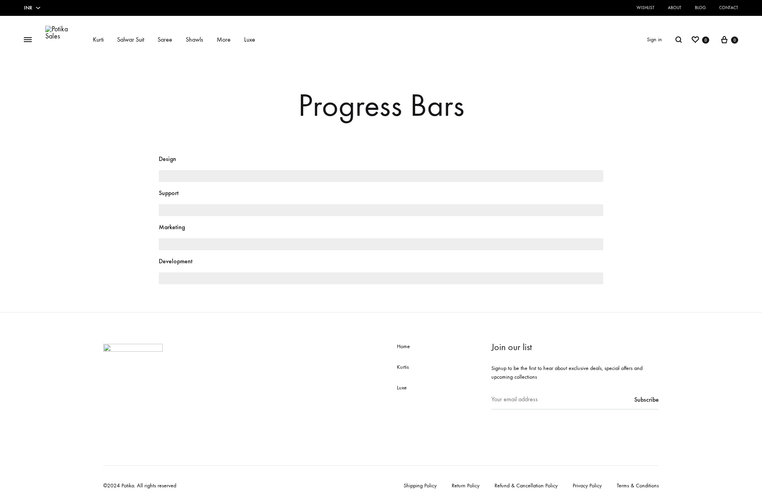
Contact (728, 7)
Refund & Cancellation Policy (526, 485)
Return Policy (465, 485)
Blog (700, 7)
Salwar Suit (130, 39)
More (224, 39)
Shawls (194, 39)
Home (403, 346)
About (674, 7)
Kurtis (403, 367)
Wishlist (645, 7)
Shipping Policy (420, 485)
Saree (165, 39)
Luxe (249, 39)
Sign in (654, 39)
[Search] (678, 40)
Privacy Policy (587, 485)
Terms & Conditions (638, 485)
